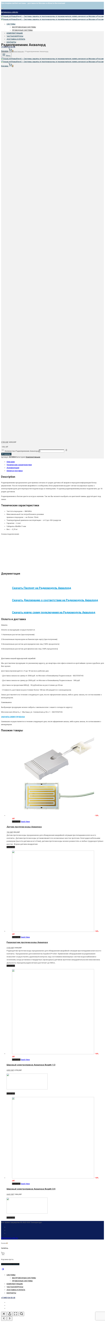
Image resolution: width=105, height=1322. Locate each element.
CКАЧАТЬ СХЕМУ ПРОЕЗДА (13, 717)
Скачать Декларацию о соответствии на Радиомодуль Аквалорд (55, 600)
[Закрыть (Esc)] (4, 1314)
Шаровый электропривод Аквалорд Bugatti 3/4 (31, 1189)
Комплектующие (16, 51)
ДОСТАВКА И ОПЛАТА (16, 39)
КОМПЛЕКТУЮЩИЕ (15, 33)
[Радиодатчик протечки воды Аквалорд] (53, 931)
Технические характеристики (19, 465)
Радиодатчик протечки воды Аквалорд (27, 942)
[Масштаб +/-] (21, 1314)
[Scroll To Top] (2, 1270)
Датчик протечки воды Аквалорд (24, 827)
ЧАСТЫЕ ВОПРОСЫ (15, 36)
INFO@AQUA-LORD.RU (9, 12)
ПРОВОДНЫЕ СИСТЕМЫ (22, 30)
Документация (13, 468)
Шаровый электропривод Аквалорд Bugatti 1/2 (31, 1065)
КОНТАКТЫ (11, 1293)
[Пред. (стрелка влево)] (4, 1318)
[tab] (55, 461)
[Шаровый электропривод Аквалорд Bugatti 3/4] (53, 1178)
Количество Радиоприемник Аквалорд (22, 451)
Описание (11, 462)
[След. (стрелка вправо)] (9, 1318)
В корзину (6, 454)
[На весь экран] (15, 1314)
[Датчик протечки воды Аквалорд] (53, 815)
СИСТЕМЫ (11, 24)
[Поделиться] (9, 1314)
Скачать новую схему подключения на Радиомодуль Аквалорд (53, 612)
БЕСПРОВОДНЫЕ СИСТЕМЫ (24, 27)
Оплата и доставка (15, 471)
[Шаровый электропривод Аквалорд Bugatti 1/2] (53, 1054)
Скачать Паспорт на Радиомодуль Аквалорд (41, 588)
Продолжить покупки (10, 1264)
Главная (4, 51)
